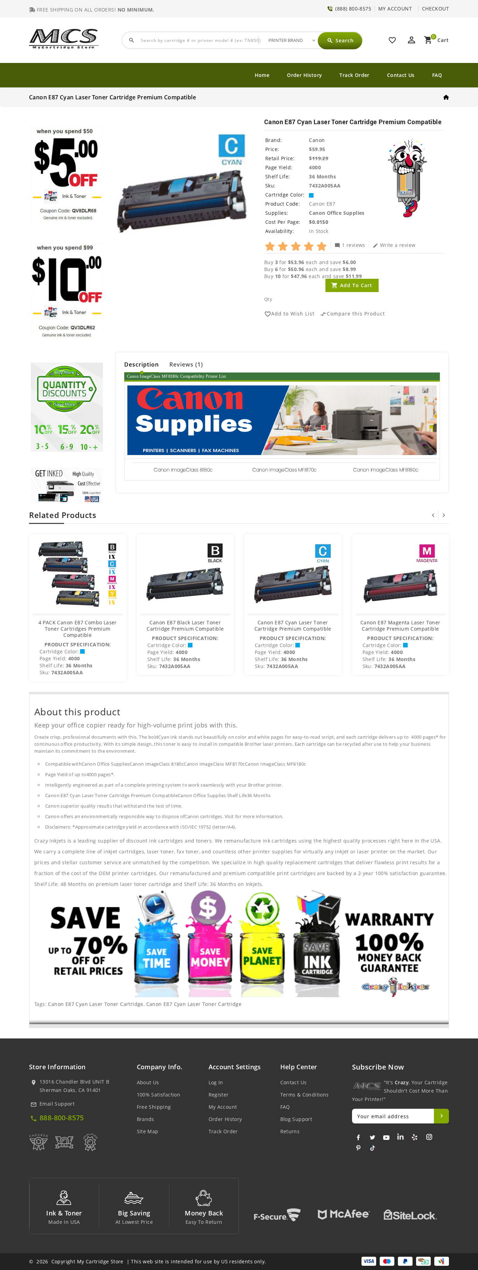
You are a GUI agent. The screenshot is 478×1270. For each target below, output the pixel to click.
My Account (223, 1107)
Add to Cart (356, 285)
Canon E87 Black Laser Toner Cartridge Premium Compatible (185, 625)
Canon (317, 140)
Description (141, 364)
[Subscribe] (441, 1116)
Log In (216, 1082)
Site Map (148, 1131)
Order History (304, 75)
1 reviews (350, 245)
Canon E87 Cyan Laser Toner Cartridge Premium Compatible (292, 625)
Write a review (394, 245)
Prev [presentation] (433, 515)
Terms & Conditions (304, 1094)
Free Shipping (154, 1107)
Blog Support (296, 1119)
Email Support (57, 1103)
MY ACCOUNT (395, 8)
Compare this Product (352, 314)
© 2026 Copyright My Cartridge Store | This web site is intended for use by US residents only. (147, 1261)
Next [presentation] (443, 515)
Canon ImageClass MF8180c (385, 469)
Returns (290, 1131)
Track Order (354, 75)
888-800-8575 (62, 1117)
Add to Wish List (289, 314)
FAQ (437, 75)
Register (219, 1094)
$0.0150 (318, 222)
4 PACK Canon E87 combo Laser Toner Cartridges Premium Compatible (77, 628)
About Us (148, 1082)
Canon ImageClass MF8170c (284, 469)
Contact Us (401, 75)
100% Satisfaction (159, 1094)
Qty (268, 299)
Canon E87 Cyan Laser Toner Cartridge (95, 1004)
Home (262, 75)
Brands (145, 1119)
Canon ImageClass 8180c (183, 469)
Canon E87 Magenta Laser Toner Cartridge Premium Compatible (400, 625)
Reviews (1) (186, 364)
